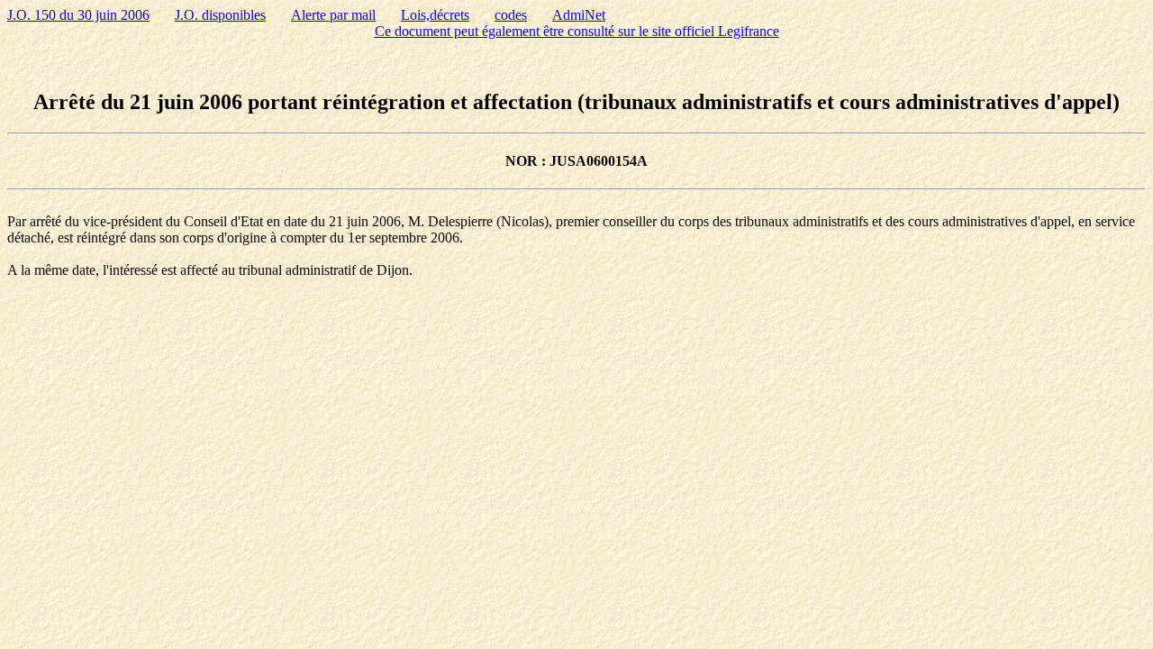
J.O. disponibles (220, 15)
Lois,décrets (435, 15)
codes (511, 15)
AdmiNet (578, 15)
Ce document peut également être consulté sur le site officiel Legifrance (577, 31)
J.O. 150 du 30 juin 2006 (78, 15)
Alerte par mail (333, 15)
